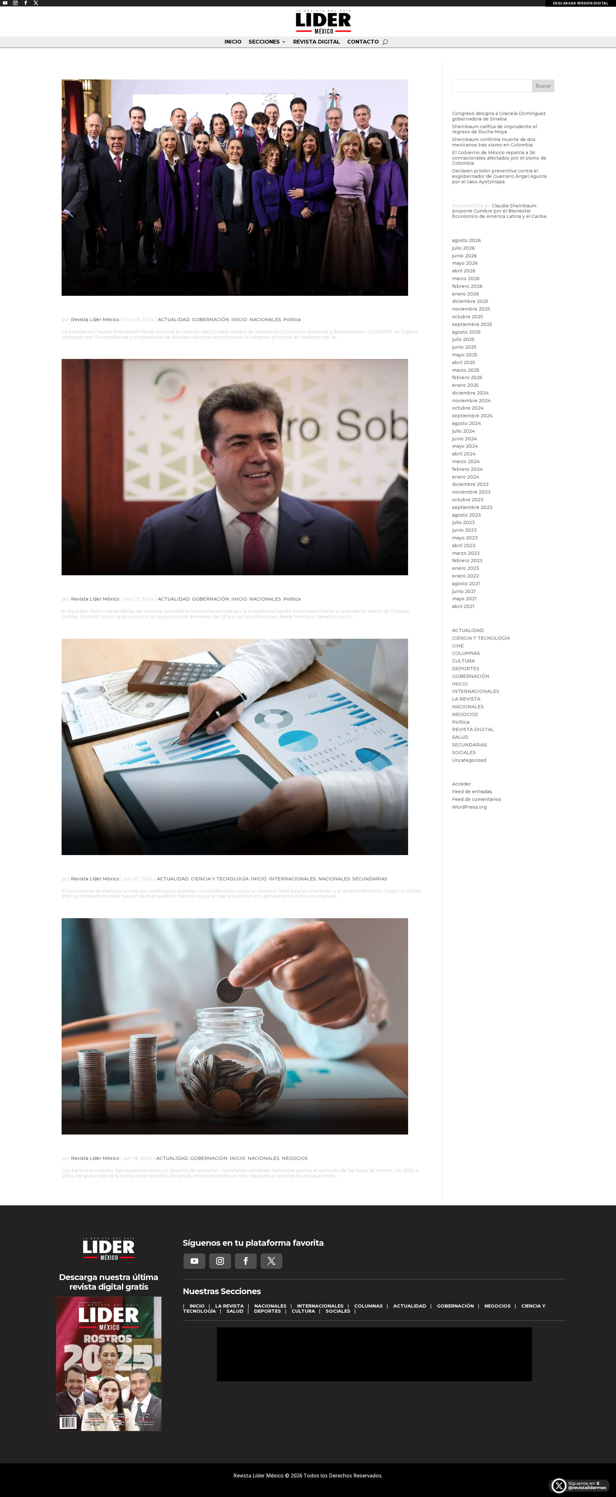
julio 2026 (463, 248)
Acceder (461, 784)
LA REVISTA (466, 699)
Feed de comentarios (476, 799)
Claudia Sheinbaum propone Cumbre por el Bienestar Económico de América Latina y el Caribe (499, 211)
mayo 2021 (464, 599)
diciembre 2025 (470, 301)
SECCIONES (264, 42)
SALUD (460, 737)
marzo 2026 (466, 278)
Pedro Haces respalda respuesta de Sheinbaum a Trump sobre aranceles (221, 589)
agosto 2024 (466, 423)
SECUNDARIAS (369, 879)
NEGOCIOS (295, 1158)
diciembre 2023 (470, 484)
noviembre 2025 (471, 309)
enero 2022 (465, 576)
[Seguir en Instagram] (220, 1261)
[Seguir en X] (271, 1261)
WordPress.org (469, 807)
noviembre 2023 (471, 492)
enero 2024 (465, 477)
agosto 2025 (466, 332)
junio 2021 (464, 591)
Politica (292, 319)
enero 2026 (465, 294)
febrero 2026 (467, 286)
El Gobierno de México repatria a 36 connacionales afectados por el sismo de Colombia (499, 158)
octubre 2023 (467, 500)
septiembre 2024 (472, 416)
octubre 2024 (467, 408)
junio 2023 (464, 530)
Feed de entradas (472, 791)
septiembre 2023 (472, 507)
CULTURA (463, 661)
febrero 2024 (467, 469)
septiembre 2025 (472, 324)
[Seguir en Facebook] (246, 1261)
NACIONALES (265, 319)
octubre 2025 (467, 317)
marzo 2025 (465, 370)
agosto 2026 (466, 240)
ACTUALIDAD (174, 319)
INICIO (233, 42)
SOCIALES (464, 752)
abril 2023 (463, 545)
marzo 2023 (466, 553)
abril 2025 (463, 362)
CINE (458, 646)
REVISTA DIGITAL (316, 42)
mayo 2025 (464, 355)
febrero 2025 (467, 377)
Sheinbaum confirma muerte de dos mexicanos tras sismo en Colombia (493, 142)
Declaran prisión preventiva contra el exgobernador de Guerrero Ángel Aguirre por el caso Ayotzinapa (499, 176)
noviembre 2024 (471, 400)
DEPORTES (465, 668)
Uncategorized (469, 760)
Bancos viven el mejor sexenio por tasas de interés (172, 1148)
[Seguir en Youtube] (194, 1261)
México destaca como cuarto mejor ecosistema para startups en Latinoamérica (235, 869)
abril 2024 (463, 454)
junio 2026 (464, 256)
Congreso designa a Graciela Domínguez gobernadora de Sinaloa (499, 116)
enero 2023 (465, 568)
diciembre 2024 (470, 393)
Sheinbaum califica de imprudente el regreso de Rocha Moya (494, 129)
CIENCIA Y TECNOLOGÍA (220, 879)
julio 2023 (463, 522)
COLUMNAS (466, 653)
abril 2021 (463, 606)
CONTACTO (363, 42)
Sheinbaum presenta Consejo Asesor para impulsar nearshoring (201, 309)
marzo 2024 (466, 461)
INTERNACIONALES (292, 879)
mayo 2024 (465, 446)
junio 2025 (464, 347)
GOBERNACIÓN (210, 319)
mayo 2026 (465, 263)
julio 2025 (463, 339)
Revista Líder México (95, 319)
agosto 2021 (466, 583)
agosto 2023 (466, 515)
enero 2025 (465, 385)
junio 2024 (464, 439)
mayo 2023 (465, 538)
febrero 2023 (467, 560)
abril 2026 (463, 271)
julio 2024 (463, 431)
